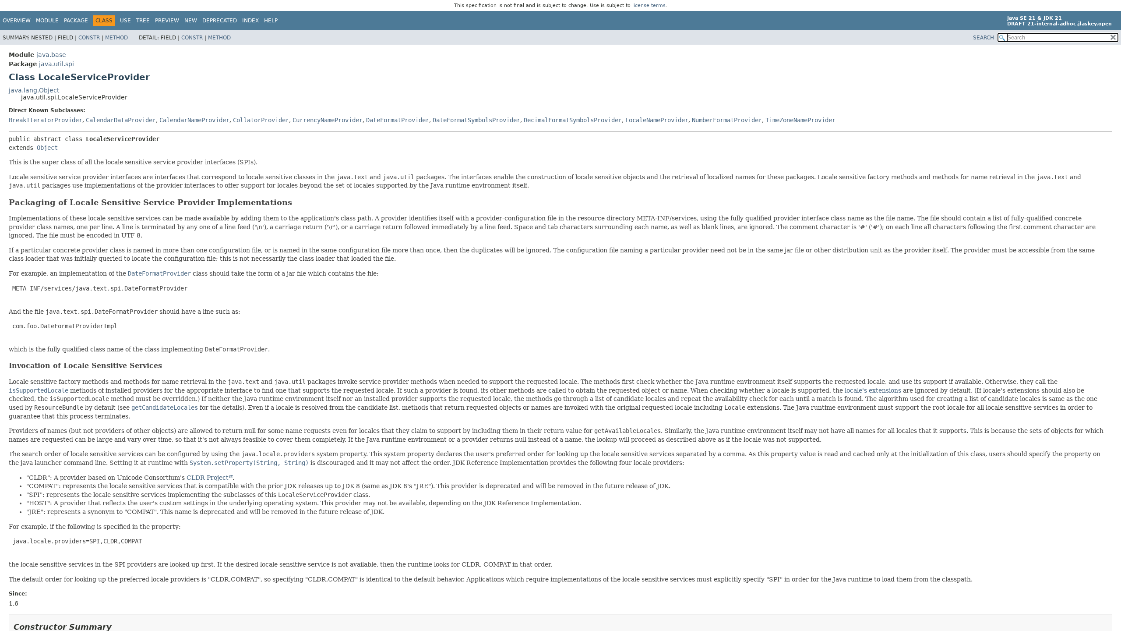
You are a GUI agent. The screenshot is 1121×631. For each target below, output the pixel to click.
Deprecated (219, 21)
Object (47, 147)
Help (271, 21)
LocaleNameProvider (656, 120)
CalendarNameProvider (194, 120)
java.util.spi (56, 63)
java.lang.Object (34, 90)
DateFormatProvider (397, 120)
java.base (51, 54)
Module (47, 21)
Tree (143, 21)
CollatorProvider (261, 120)
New (190, 21)
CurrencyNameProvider (328, 120)
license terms (649, 5)
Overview (17, 21)
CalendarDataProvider (121, 120)
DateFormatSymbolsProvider (476, 120)
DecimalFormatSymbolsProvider (573, 120)
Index (250, 21)
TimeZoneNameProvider (800, 120)
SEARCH (983, 38)
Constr (89, 38)
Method (116, 38)
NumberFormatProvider (727, 120)
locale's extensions (873, 390)
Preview (167, 21)
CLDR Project (208, 477)
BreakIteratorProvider (45, 120)
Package (76, 21)
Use (125, 21)
